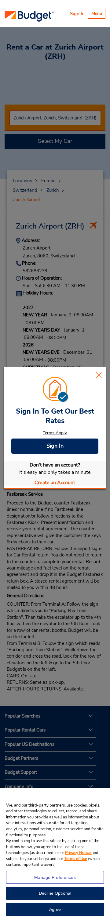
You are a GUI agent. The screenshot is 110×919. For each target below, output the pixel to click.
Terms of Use (75, 859)
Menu (98, 14)
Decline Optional (55, 893)
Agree (55, 909)
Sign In (77, 14)
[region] (55, 853)
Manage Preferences (55, 877)
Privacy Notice (78, 852)
